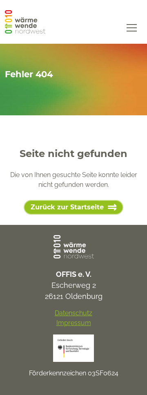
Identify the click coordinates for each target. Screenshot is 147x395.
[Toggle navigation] (131, 27)
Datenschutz (73, 313)
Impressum (73, 323)
